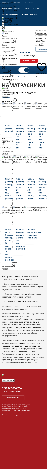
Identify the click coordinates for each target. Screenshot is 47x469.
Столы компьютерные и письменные (9, 39)
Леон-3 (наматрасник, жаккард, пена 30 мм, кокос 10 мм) (40, 136)
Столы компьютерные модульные (8, 48)
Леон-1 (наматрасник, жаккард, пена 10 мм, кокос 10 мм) (18, 136)
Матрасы (20, 77)
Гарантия (28, 3)
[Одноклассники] (23, 24)
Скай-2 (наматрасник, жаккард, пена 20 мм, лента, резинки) (18, 188)
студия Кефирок (20, 415)
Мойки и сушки (8, 18)
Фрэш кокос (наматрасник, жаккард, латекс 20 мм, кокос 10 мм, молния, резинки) (7, 244)
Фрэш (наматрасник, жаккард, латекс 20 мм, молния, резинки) (40, 188)
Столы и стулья (8, 31)
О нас (27, 8)
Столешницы (7, 7)
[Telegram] (23, 20)
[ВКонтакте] (23, 18)
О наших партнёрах (30, 14)
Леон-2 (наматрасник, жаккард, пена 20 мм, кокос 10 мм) (29, 136)
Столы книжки (8, 55)
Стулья (5, 72)
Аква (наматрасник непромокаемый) (7, 128)
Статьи (36, 8)
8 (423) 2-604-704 (12, 388)
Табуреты (6, 3)
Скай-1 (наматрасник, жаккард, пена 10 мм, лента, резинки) (7, 188)
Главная (4, 77)
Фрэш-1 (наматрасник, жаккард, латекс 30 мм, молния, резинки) (18, 239)
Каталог (12, 77)
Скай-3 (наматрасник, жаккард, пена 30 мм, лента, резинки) (29, 188)
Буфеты (5, 22)
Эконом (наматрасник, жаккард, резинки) (29, 233)
